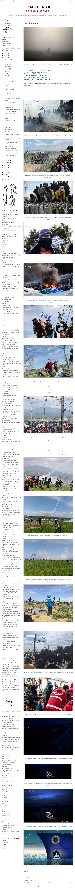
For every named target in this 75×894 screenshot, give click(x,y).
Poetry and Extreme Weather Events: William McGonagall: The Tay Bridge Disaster (11, 363)
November (8, 62)
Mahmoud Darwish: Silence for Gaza (11, 613)
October (7, 64)
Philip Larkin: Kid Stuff (7, 409)
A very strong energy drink (8, 555)
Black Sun (4, 777)
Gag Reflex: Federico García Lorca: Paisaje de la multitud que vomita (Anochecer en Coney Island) (10, 251)
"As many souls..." (9, 107)
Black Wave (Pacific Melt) (8, 222)
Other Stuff (4, 766)
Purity (3, 639)
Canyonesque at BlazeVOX (8, 726)
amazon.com (5, 848)
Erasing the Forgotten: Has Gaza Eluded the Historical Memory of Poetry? (10, 544)
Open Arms (5, 319)
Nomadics (4, 779)
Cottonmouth (5, 336)
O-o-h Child (5, 238)
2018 (5, 53)
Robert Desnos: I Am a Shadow (9, 660)
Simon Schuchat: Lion (7, 456)
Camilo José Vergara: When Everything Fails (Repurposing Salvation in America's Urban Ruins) (11, 370)
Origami (4, 242)
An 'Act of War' (5, 458)
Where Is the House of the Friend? (10, 346)
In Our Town (8, 118)
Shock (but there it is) (7, 572)
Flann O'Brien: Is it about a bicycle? (10, 385)
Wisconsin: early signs (10, 148)
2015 (5, 165)
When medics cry (6, 587)
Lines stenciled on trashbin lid (12, 153)
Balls (3, 397)
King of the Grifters (6, 327)
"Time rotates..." (6, 240)
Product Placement (6, 643)
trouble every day (9, 146)
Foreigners (4, 248)
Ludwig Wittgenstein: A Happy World (10, 672)
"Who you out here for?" (7, 547)
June (6, 73)
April (6, 78)
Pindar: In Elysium (9, 127)
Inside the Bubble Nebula (11, 105)
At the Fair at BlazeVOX (8, 724)
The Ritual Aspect (6, 299)
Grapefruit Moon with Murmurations (10, 468)
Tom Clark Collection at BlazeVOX (10, 720)
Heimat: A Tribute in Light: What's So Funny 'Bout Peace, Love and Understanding (10, 531)
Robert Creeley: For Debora (8, 218)
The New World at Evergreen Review (11, 737)
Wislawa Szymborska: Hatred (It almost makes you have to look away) (10, 493)
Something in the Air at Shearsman (10, 739)
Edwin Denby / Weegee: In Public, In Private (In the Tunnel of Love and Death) (11, 257)
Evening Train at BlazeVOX (8, 718)
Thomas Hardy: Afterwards (8, 653)
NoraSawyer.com (6, 809)
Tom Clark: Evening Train (8, 401)
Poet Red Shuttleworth (7, 781)
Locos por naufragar (7, 827)
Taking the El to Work (7, 630)
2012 (5, 172)
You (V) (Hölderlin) (6, 439)
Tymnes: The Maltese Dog (11, 125)
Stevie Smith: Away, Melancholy (12, 98)
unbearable (7, 122)
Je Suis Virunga (6, 420)
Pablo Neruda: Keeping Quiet (9, 460)
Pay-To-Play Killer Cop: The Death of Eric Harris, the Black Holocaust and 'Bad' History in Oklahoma (11, 266)
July (6, 71)
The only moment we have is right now (11, 226)
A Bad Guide (5, 801)
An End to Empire (6, 520)
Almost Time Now (6, 355)
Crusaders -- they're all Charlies (9, 418)
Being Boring (5, 325)
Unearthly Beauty (6, 305)
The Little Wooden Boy (7, 785)
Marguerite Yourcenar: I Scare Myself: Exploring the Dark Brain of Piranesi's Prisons (11, 514)
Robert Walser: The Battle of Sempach (11, 454)
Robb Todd (4, 819)
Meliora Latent (5, 815)
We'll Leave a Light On (7, 447)
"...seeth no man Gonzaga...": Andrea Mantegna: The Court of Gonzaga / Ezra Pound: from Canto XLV (11, 685)
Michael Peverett (6, 787)
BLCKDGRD (5, 797)
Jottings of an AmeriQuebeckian (9, 803)
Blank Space (5, 437)
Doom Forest (5, 655)
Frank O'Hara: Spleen (10, 113)
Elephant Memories (6, 475)
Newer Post (26, 882)
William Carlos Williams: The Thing (10, 387)
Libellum (4, 844)
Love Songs (5, 374)
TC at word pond (6, 745)
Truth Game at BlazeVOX (8, 716)
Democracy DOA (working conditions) (11, 576)
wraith (3, 292)
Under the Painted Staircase (11, 102)
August (7, 69)
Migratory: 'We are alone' (8, 426)
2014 (5, 167)
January (7, 162)
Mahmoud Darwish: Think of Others (10, 510)
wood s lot (4, 807)
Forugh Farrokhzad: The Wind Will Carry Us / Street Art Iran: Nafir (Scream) (10, 288)
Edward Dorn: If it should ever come (10, 504)
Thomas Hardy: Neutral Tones (9, 674)
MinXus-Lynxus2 (6, 795)
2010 (5, 176)
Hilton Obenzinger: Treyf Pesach (10, 321)
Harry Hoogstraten (6, 773)
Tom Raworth (5, 821)
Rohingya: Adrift (6, 228)
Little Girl (4, 246)
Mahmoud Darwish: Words (8, 323)
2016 (5, 57)
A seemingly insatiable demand (9, 230)
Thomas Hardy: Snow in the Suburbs (11, 681)
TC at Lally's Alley (6, 758)
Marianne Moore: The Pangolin (9, 234)
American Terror (6, 380)
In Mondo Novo (8, 96)
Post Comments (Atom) (36, 886)
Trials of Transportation (10, 155)
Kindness (7, 116)
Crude (3, 220)
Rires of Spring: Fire (7, 317)
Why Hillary (5, 553)
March (7, 158)
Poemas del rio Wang (7, 817)
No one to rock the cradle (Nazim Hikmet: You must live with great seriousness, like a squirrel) (10, 471)
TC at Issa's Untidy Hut (7, 756)
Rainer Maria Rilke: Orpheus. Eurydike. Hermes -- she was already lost (9, 488)
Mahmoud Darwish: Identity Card (10, 637)
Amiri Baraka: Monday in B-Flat (9, 679)
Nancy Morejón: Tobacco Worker (10, 445)
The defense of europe (10, 131)
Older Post (70, 882)
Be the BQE (5, 791)
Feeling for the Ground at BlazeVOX (10, 732)
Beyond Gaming (6, 311)
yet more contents (6, 43)
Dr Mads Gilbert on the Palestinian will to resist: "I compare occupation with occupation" (11, 559)
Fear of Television (6, 301)
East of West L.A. (6, 805)
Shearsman (5, 842)
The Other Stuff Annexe (7, 768)
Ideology (4, 538)
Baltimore (4, 244)
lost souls (4, 578)
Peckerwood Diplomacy (8, 338)
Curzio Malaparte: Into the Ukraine (10, 666)
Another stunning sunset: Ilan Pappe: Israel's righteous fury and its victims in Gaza (11, 607)
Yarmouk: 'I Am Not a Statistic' (9, 270)
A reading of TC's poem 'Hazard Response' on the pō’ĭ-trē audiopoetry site (9, 762)
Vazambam (5, 783)
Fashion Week (5, 393)
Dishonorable (5, 435)
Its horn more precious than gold (10, 232)
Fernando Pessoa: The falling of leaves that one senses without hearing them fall (10, 626)
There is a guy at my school (11, 150)
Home (48, 882)
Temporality (5, 775)
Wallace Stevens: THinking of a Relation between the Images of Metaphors (10, 214)
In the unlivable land (31, 23)
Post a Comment (28, 880)
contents (4, 39)
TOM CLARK (37, 7)
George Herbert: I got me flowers (10, 294)
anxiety (6, 100)
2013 (5, 170)
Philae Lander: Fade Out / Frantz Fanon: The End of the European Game (10, 464)
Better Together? (6, 518)
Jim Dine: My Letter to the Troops (10, 342)
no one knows (5, 574)
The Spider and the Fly (10, 120)
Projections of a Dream (7, 403)
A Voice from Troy (6, 367)
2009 (5, 179)
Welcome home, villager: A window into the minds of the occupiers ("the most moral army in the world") (11, 564)
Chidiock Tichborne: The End (9, 635)
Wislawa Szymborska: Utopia (9, 395)
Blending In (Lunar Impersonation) (10, 449)
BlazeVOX (4, 840)
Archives (4, 303)
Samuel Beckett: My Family (8, 340)
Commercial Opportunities (8, 641)
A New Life (4, 477)
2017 (5, 55)
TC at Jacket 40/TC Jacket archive (10, 751)
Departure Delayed (6, 813)
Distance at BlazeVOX (7, 722)
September (8, 66)
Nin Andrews (5, 811)
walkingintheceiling (6, 793)
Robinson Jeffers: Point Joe (8, 540)
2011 (5, 174)
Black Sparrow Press (7, 846)
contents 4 (4, 45)
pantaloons (4, 829)
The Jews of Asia (6, 224)
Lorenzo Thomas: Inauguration (9, 236)
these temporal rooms (7, 799)
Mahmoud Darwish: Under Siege (10, 611)
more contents (5, 41)
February (7, 160)
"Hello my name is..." (7, 618)
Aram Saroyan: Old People (8, 344)
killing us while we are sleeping (9, 603)
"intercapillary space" (7, 789)
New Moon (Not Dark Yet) (8, 399)
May (6, 75)
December (8, 59)
